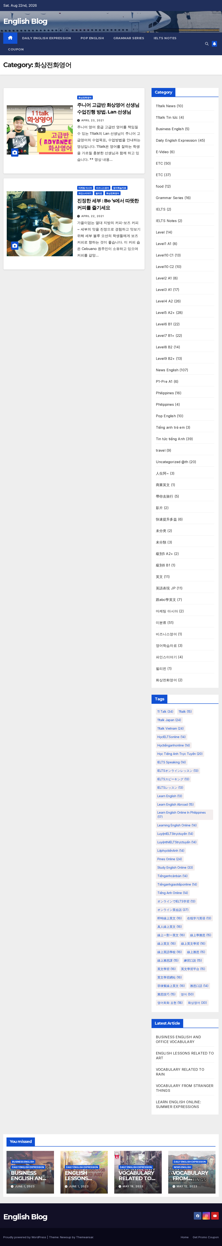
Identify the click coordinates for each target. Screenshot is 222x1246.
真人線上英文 (169, 926)
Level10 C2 (165, 266)
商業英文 (163, 485)
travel (160, 450)
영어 (187, 994)
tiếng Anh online (172, 893)
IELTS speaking (171, 762)
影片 (159, 508)
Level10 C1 (165, 255)
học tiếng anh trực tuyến (180, 754)
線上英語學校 (169, 952)
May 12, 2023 (187, 1186)
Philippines (165, 393)
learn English (169, 796)
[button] (207, 44)
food (160, 186)
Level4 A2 (164, 301)
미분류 (161, 622)
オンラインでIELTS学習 (176, 901)
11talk (185, 711)
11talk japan (169, 720)
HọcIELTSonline (171, 737)
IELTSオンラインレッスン (178, 770)
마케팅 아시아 (85, 188)
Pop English (92, 38)
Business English (170, 129)
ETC (159, 163)
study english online (175, 867)
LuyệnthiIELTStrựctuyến (177, 842)
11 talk (165, 711)
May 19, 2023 (133, 1186)
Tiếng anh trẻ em (170, 427)
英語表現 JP (166, 588)
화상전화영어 (84, 97)
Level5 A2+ (165, 312)
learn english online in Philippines (181, 815)
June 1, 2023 (25, 1186)
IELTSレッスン (170, 787)
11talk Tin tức (167, 117)
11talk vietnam (170, 728)
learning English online (177, 825)
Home (185, 1237)
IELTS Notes (165, 38)
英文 (159, 576)
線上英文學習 (193, 943)
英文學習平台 (193, 969)
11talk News (166, 106)
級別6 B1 (163, 565)
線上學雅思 (200, 935)
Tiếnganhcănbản (172, 876)
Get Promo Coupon (206, 1237)
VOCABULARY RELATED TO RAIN (136, 1178)
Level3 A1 (164, 289)
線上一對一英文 (171, 935)
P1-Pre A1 (164, 381)
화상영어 (197, 1002)
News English (167, 370)
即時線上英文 (169, 918)
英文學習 (166, 969)
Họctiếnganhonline (173, 745)
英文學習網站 (169, 977)
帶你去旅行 (164, 496)
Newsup (65, 1237)
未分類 (161, 542)
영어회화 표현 (170, 1002)
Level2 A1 (164, 278)
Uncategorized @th (172, 462)
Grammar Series (128, 38)
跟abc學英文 (166, 599)
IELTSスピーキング (173, 779)
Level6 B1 (164, 324)
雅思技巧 (166, 994)
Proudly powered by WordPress (25, 1237)
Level (160, 232)
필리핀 (99, 193)
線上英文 (166, 943)
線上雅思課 (168, 960)
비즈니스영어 (102, 188)
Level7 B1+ (165, 335)
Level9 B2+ (165, 358)
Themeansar (84, 1237)
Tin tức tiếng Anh (170, 439)
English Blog (25, 21)
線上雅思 (196, 952)
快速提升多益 (166, 519)
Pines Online (169, 859)
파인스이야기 (84, 193)
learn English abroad (175, 804)
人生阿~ (162, 473)
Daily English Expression (46, 38)
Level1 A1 (163, 244)
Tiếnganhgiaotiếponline (177, 884)
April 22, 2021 (92, 216)
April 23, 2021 (92, 120)
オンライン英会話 (173, 910)
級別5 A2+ (164, 554)
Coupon (16, 49)
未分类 (161, 531)
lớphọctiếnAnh (170, 850)
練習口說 (193, 960)
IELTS (161, 209)
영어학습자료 (119, 188)
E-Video (162, 152)
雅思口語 (199, 986)
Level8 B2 (164, 347)
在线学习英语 (199, 918)
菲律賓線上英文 (171, 986)
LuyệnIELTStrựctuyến (175, 834)
